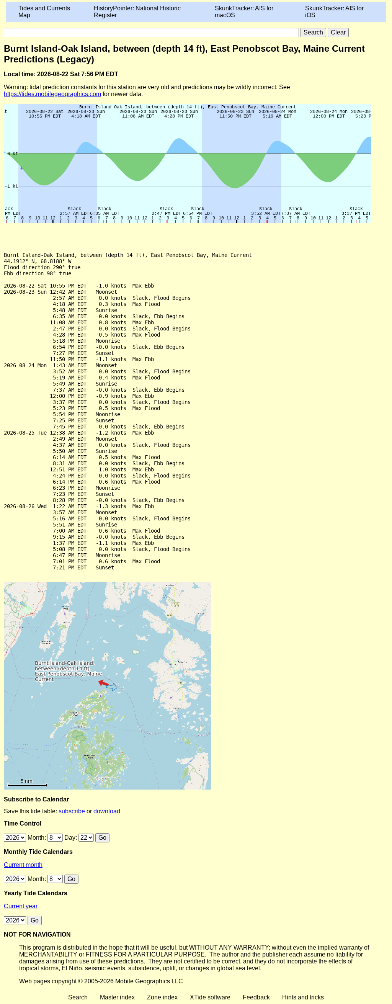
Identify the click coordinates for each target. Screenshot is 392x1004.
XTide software (210, 997)
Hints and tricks (303, 997)
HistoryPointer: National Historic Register (137, 11)
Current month (23, 865)
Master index (117, 997)
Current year (21, 906)
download (106, 811)
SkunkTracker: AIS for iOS (334, 11)
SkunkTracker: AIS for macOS (244, 11)
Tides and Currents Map (44, 11)
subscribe (72, 811)
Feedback (256, 997)
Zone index (162, 997)
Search (78, 997)
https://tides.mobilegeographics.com (52, 94)
